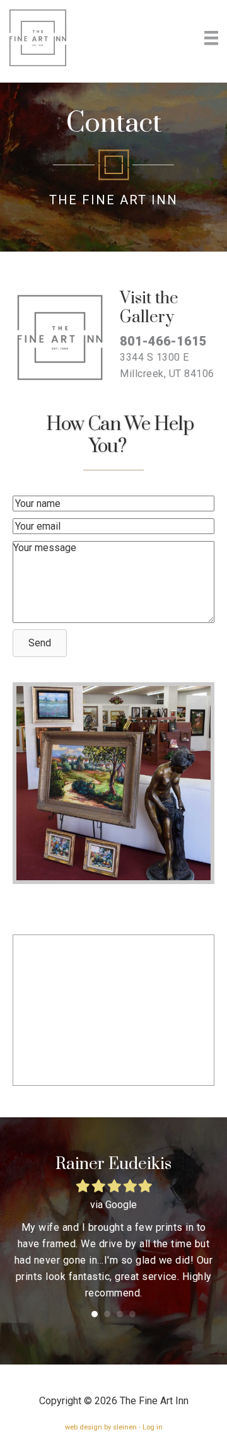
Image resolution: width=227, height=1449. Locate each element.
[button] (40, 643)
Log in (153, 1427)
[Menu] (211, 38)
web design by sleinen (101, 1427)
